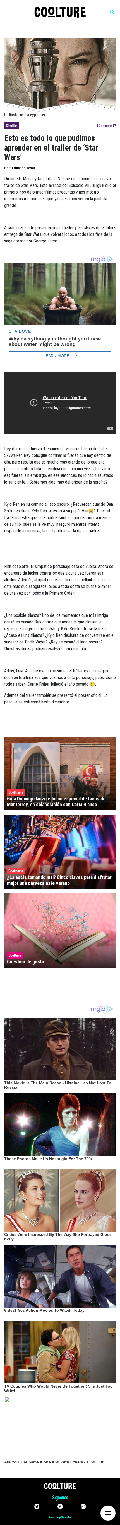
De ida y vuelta (98, 1512)
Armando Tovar (23, 168)
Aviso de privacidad (60, 1517)
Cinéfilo (11, 125)
